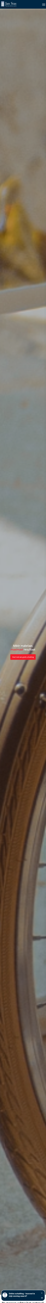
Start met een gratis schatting (23, 657)
